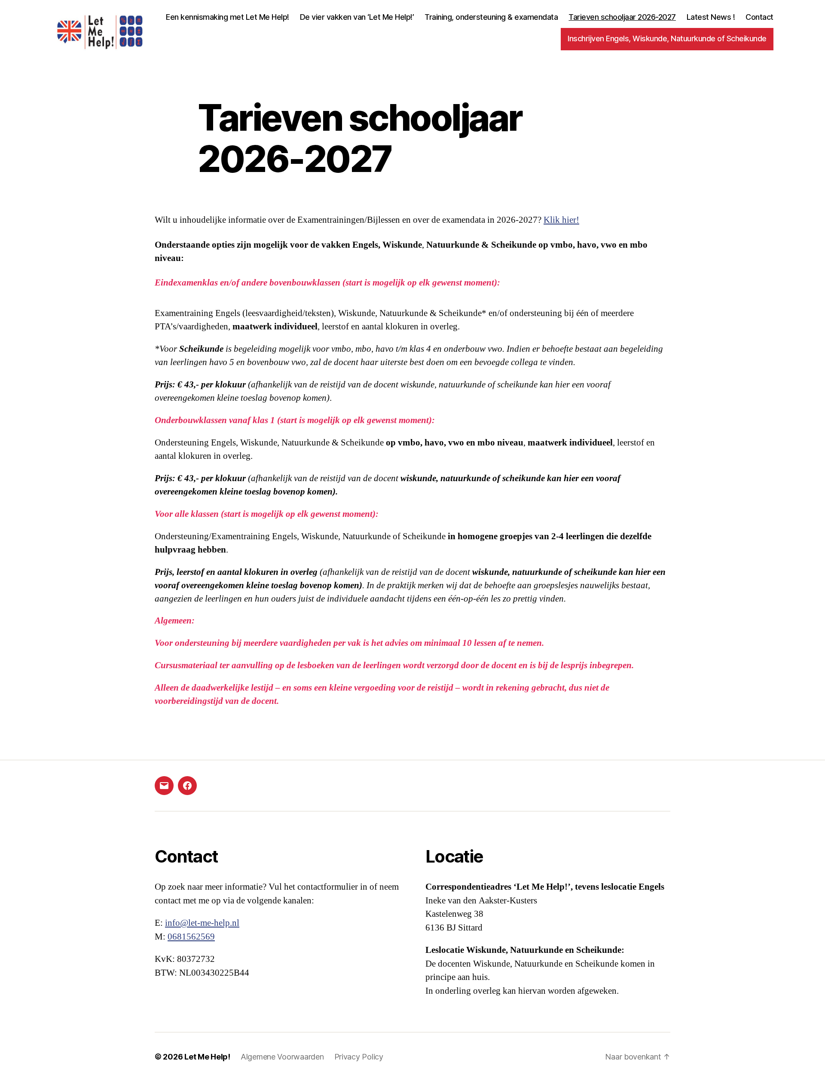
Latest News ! (711, 16)
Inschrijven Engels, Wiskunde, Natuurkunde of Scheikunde (667, 38)
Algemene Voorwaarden (282, 1056)
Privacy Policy (358, 1056)
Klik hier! (561, 220)
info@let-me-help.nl (202, 923)
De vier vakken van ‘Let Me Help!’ (357, 16)
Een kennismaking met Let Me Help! (227, 16)
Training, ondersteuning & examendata (491, 16)
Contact (759, 16)
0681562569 (191, 937)
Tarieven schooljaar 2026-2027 (622, 16)
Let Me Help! (207, 1056)
